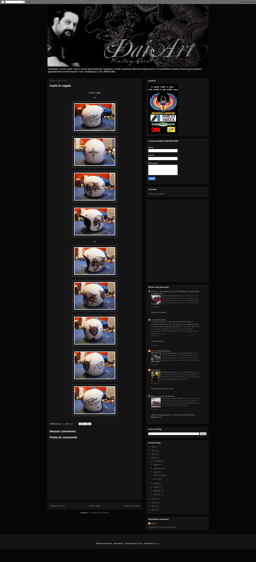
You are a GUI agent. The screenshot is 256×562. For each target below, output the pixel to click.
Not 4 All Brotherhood (161, 351)
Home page (94, 506)
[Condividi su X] (85, 424)
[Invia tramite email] (80, 424)
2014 (153, 502)
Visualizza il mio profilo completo (162, 527)
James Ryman (157, 341)
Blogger (157, 544)
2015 (153, 499)
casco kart (157, 479)
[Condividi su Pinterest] (90, 424)
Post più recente (57, 506)
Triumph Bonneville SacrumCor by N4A (176, 353)
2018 (153, 451)
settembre (158, 468)
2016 (153, 458)
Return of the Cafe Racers (163, 396)
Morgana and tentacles (170, 372)
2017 (153, 454)
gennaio (157, 494)
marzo (156, 487)
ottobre (156, 465)
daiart (153, 523)
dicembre (157, 461)
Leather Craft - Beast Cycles (172, 296)
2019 (153, 447)
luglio (155, 472)
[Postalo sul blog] (82, 424)
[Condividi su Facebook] (87, 424)
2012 (153, 510)
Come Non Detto (158, 320)
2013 (153, 506)
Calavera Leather (158, 312)
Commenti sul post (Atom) (99, 513)
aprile (156, 483)
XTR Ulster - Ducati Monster (172, 398)
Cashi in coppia (159, 475)
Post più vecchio (132, 506)
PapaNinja (155, 370)
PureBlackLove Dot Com (162, 389)
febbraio (157, 491)
